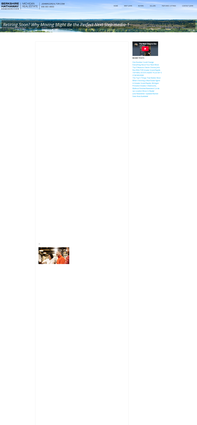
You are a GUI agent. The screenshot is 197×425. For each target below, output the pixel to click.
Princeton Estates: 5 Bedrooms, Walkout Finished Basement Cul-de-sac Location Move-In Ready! (146, 88)
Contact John (187, 5)
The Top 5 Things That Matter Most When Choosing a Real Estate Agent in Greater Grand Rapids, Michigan (146, 80)
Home (116, 5)
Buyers (141, 5)
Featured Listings (169, 5)
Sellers (153, 5)
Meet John (128, 5)
